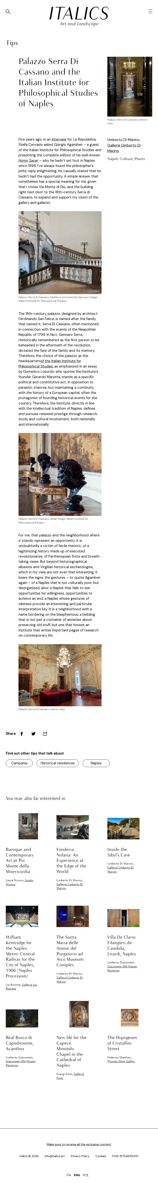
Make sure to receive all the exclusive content (79, 1144)
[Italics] (79, 13)
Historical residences (58, 763)
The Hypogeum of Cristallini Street (122, 1043)
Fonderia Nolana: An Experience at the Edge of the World (71, 860)
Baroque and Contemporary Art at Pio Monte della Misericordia (20, 860)
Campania (19, 763)
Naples (96, 763)
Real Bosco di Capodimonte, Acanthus (20, 1043)
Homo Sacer (28, 160)
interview (59, 139)
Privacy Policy (80, 1156)
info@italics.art (55, 1156)
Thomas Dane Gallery (121, 1061)
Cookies (100, 1156)
